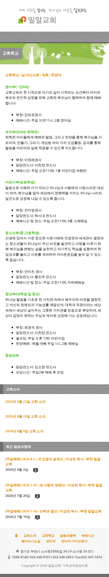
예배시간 (87, 535)
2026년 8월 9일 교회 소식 (24, 431)
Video (35, 470)
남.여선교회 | (31, 75)
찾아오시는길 (30, 541)
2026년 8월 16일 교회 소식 (25, 416)
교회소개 (30, 535)
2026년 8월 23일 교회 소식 (25, 402)
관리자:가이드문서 (74, 541)
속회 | (46, 75)
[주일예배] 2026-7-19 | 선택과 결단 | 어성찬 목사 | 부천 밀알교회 (53, 511)
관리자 (51, 541)
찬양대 (56, 75)
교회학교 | (13, 75)
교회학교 (48, 535)
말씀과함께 (68, 535)
